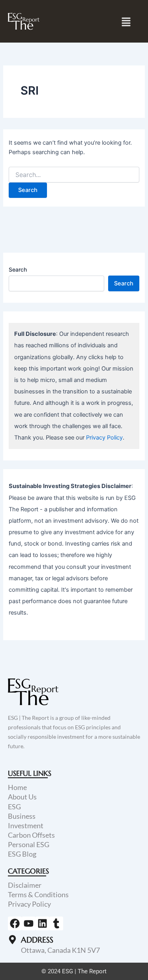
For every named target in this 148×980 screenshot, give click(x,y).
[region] (74, 912)
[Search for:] (74, 174)
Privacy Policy (104, 437)
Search (18, 269)
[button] (126, 22)
